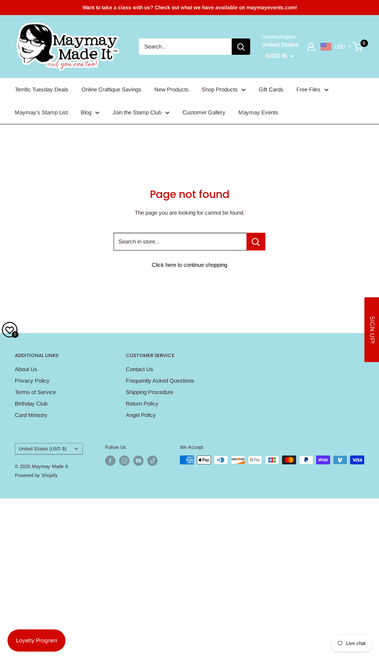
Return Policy (142, 403)
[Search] (241, 46)
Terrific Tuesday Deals (41, 89)
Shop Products (220, 89)
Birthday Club (31, 403)
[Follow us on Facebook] (110, 460)
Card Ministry (31, 415)
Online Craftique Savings (111, 89)
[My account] (311, 47)
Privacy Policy (32, 380)
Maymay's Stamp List (41, 112)
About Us (26, 369)
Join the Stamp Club (137, 112)
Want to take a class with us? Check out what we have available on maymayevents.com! (190, 7)
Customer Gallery (203, 112)
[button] (371, 329)
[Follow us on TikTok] (152, 460)
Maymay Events (258, 112)
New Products (171, 89)
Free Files (308, 89)
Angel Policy (141, 415)
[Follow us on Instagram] (124, 460)
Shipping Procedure (149, 392)
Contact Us (139, 369)
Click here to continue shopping (189, 265)
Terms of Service (35, 392)
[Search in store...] (255, 242)
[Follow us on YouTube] (138, 460)
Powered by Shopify (36, 475)
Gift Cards (271, 89)
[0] (358, 46)
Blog (86, 112)
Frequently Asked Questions (160, 380)
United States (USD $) (42, 448)
